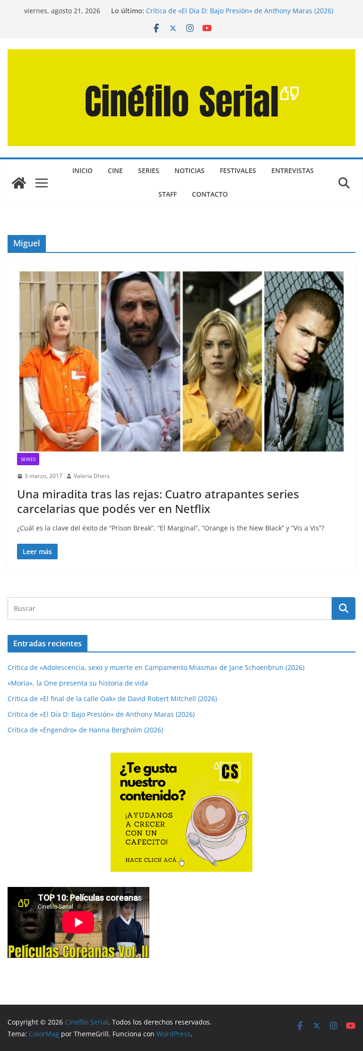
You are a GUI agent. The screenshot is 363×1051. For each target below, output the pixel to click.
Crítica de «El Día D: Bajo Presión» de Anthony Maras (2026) (239, 10)
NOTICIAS (189, 170)
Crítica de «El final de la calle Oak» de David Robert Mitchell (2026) (112, 698)
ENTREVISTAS (292, 170)
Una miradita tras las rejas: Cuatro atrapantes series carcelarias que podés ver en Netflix (158, 501)
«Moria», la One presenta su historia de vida (78, 682)
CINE (115, 170)
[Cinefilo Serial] (19, 183)
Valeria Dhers (92, 476)
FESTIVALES (238, 170)
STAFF (167, 194)
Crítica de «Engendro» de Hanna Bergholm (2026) (85, 729)
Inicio (82, 170)
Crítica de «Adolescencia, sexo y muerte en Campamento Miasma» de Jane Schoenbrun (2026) (156, 667)
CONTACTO (210, 194)
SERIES (148, 170)
